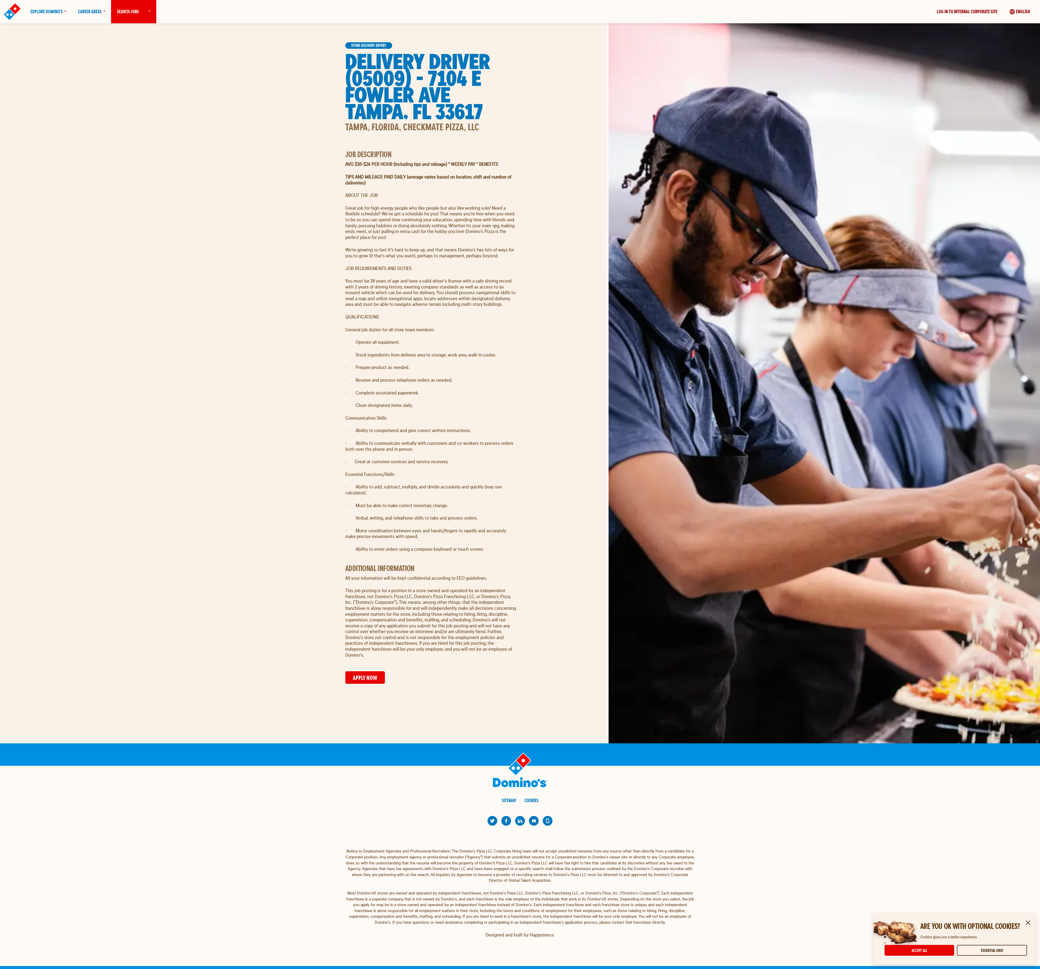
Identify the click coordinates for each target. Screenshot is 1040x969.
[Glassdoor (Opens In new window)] (547, 821)
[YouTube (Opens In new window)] (534, 821)
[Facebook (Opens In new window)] (506, 821)
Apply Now (365, 677)
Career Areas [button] (90, 11)
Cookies (531, 800)
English (1023, 11)
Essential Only (992, 950)
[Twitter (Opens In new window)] (492, 821)
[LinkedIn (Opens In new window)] (520, 821)
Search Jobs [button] (128, 11)
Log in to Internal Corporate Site (967, 11)
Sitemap (509, 800)
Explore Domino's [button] (46, 11)
